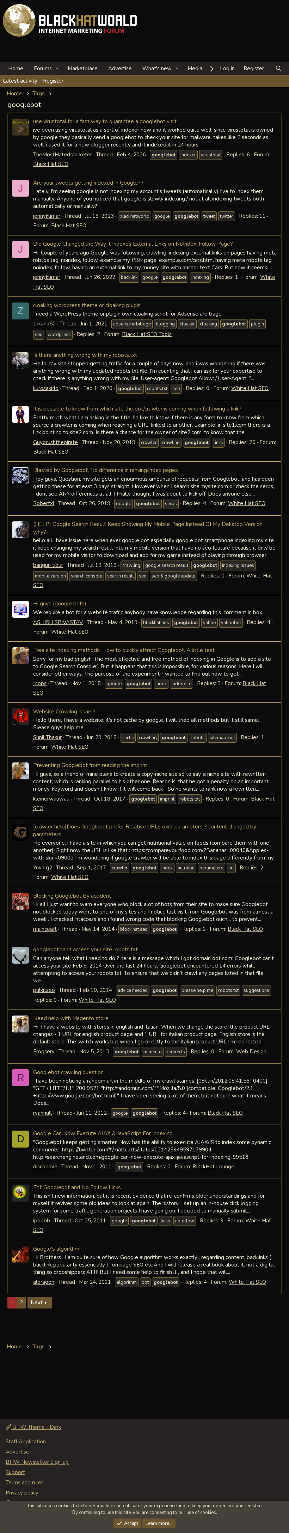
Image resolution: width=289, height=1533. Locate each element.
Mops (40, 683)
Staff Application (26, 1441)
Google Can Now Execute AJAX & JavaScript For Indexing (103, 1133)
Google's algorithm (56, 1248)
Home (15, 68)
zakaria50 (44, 323)
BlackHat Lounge (213, 1166)
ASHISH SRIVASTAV (58, 622)
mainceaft (45, 929)
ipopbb (41, 1220)
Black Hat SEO (50, 164)
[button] (57, 68)
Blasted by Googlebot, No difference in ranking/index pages (105, 470)
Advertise (120, 68)
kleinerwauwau (51, 798)
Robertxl (43, 503)
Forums (43, 68)
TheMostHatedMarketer (62, 154)
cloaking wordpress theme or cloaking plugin (87, 305)
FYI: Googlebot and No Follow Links (77, 1187)
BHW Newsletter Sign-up (37, 1462)
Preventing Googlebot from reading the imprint (90, 765)
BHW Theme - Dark (36, 1427)
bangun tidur (48, 565)
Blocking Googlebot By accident (72, 895)
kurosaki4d (46, 388)
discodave (45, 1166)
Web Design (251, 1051)
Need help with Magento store (71, 1018)
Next (37, 1302)
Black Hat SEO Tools (147, 334)
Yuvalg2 (42, 867)
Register (53, 80)
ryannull (42, 1112)
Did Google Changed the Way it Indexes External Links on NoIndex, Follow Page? (133, 243)
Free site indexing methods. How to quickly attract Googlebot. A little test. (124, 650)
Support (15, 1472)
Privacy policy (22, 1492)
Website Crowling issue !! (64, 711)
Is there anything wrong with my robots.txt (85, 355)
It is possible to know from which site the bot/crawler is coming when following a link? (137, 408)
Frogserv (44, 1051)
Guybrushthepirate (55, 442)
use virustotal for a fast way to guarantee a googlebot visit (105, 121)
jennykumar (46, 216)
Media (194, 68)
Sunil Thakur (47, 737)
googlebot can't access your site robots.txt (85, 949)
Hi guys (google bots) (59, 603)
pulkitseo (44, 990)
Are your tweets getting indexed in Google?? (88, 182)
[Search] (278, 68)
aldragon (43, 1282)
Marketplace (83, 68)
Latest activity (20, 80)
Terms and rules (25, 1482)
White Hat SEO (250, 388)
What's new (157, 68)
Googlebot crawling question (68, 1072)
